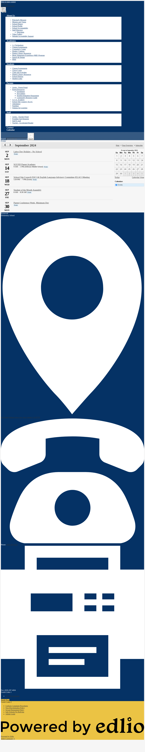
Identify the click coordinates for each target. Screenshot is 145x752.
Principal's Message (19, 20)
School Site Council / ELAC (22, 102)
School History (17, 24)
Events (120, 185)
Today (117, 177)
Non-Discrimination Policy (15, 708)
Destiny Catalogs (18, 51)
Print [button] (117, 145)
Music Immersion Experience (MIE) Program (28, 55)
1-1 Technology (18, 45)
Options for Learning (19, 108)
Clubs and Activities (19, 72)
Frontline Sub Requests (20, 119)
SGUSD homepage (12, 696)
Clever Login (17, 70)
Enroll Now (5, 700)
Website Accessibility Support (23, 36)
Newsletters (21, 94)
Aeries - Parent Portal (20, 87)
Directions (20, 32)
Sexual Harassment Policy (14, 710)
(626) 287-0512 (12, 545)
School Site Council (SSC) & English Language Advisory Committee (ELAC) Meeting (52, 177)
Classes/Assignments (19, 47)
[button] (10, 15)
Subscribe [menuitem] (139, 145)
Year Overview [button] (127, 145)
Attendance (16, 104)
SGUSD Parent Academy (25, 164)
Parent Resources (18, 90)
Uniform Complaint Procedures (16, 706)
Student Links (17, 79)
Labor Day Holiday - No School (28, 151)
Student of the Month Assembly (27, 190)
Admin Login (10, 714)
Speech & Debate (18, 57)
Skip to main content (8, 2)
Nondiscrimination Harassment (28, 96)
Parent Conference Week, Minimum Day (31, 203)
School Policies (17, 76)
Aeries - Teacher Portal (20, 117)
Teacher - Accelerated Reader (22, 123)
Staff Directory (17, 30)
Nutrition (15, 106)
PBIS (14, 59)
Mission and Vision (19, 22)
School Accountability (20, 28)
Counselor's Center (19, 49)
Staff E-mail (16, 121)
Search (3, 139)
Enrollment (21, 92)
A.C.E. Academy (18, 100)
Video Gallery (17, 34)
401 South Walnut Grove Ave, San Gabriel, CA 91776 (20, 417)
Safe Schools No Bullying (14, 712)
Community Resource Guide (27, 98)
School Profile (17, 26)
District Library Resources (21, 53)
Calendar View (138, 177)
